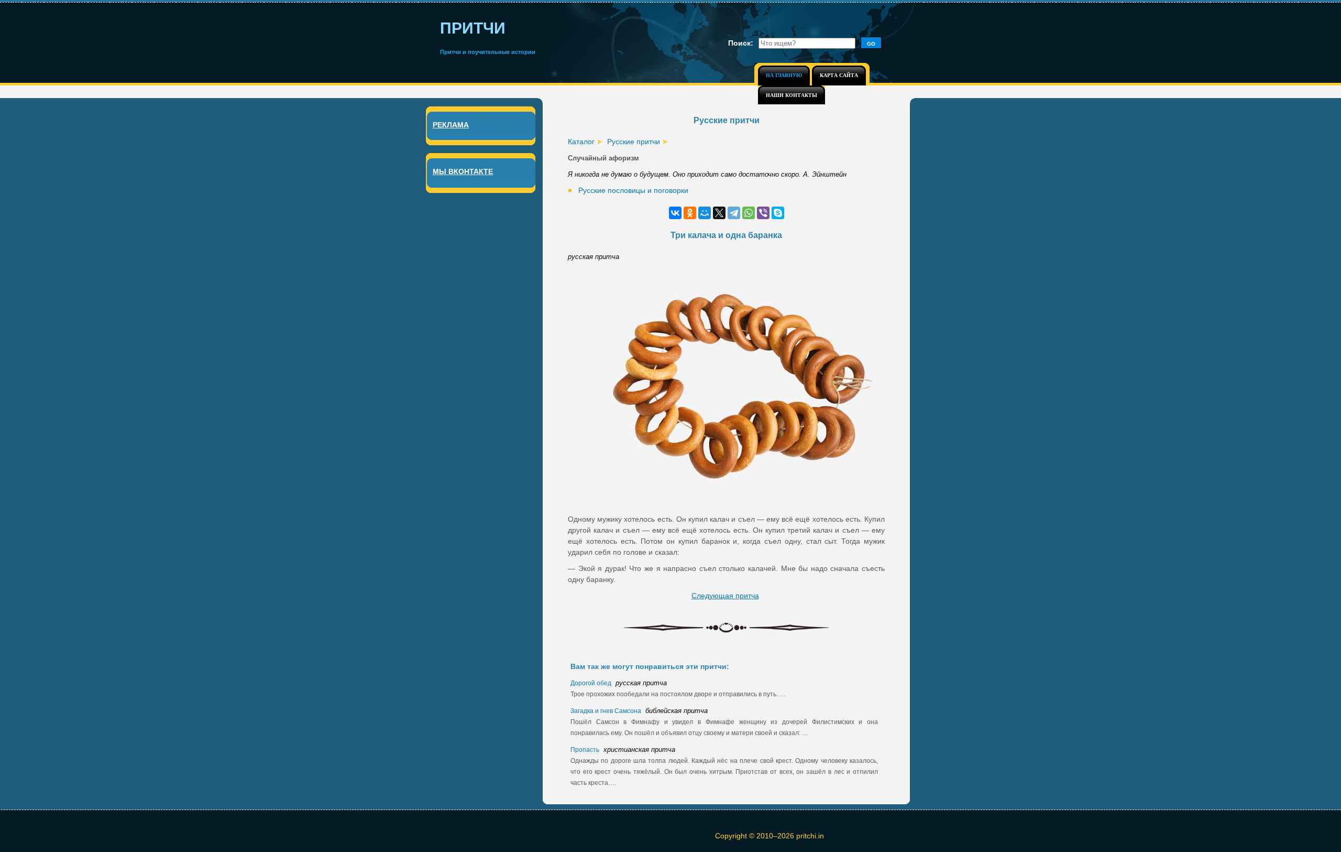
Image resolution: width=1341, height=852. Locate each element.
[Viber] (763, 213)
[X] (719, 213)
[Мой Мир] (704, 213)
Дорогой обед (591, 683)
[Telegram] (734, 213)
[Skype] (778, 213)
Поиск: (740, 43)
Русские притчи (633, 141)
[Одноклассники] (690, 213)
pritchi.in (810, 836)
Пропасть (585, 749)
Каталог (581, 141)
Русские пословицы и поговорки (633, 190)
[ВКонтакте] (675, 213)
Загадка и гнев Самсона (606, 711)
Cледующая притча (725, 595)
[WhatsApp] (748, 213)
